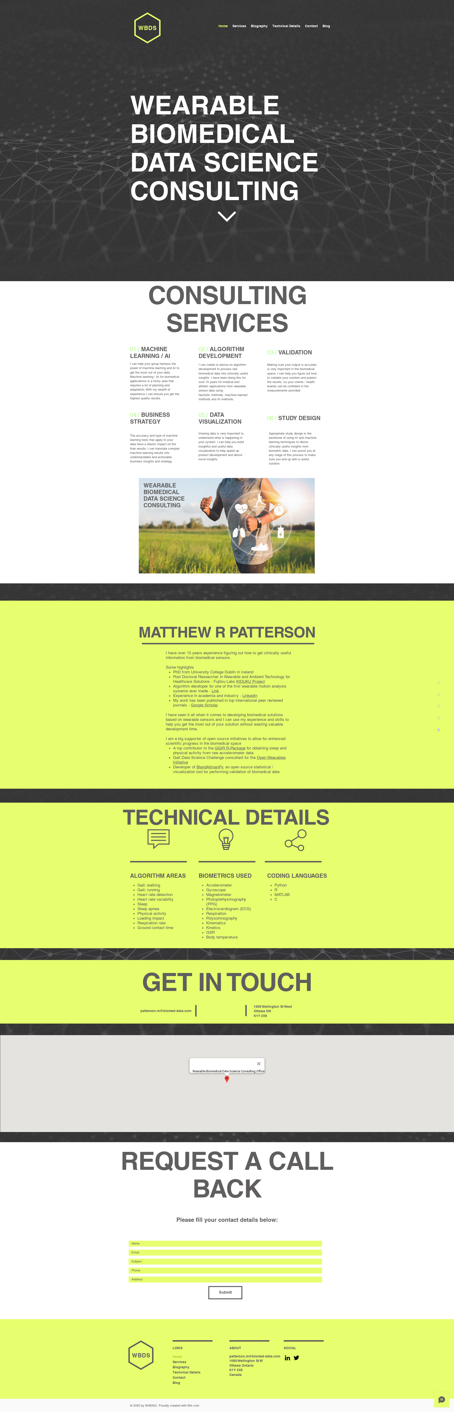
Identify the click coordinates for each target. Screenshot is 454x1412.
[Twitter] (296, 1357)
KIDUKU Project (250, 681)
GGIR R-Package (230, 748)
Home (177, 1357)
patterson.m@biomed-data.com (165, 1011)
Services (179, 1362)
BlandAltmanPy (209, 767)
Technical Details (187, 1372)
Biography (181, 1367)
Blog (176, 1383)
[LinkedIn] (287, 1357)
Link (215, 691)
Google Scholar (204, 705)
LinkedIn (249, 695)
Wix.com (193, 1405)
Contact (179, 1377)
